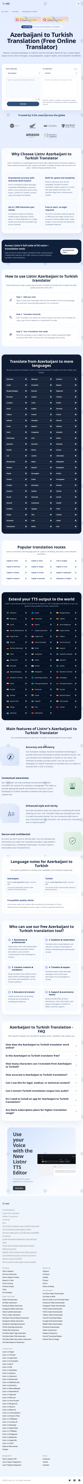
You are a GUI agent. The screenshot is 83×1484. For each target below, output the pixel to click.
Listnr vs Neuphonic (10, 1404)
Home (6, 11)
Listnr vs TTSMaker (9, 1431)
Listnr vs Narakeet (9, 1425)
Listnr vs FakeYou (9, 1373)
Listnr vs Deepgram (9, 1434)
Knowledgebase (8, 1210)
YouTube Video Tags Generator (14, 1333)
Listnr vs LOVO (8, 1443)
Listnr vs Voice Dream (10, 1400)
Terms (45, 1283)
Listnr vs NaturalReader (11, 1388)
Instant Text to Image (51, 1339)
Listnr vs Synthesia (9, 1385)
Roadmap (6, 1220)
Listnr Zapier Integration (11, 1462)
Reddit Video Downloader (52, 1324)
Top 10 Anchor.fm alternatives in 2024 (16, 1229)
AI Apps (5, 1449)
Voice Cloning (7, 1283)
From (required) (11, 69)
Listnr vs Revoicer (9, 1397)
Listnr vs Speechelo (9, 1358)
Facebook (46, 1459)
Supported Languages (10, 1213)
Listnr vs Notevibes (9, 1370)
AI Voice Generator (9, 1274)
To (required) (47, 69)
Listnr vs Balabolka (9, 1437)
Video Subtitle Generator (11, 1312)
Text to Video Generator (11, 1315)
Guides (45, 1277)
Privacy (45, 1280)
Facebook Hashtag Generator (13, 1324)
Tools (4, 1289)
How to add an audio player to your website (19, 1262)
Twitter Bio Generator (10, 1330)
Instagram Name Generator (13, 1321)
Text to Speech (8, 1271)
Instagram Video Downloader (54, 1306)
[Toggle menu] (79, 4)
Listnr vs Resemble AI (10, 1391)
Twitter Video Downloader (53, 1315)
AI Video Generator (9, 1303)
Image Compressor (50, 1333)
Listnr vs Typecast (9, 1394)
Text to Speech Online (10, 1277)
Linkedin (46, 1465)
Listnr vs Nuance (8, 1407)
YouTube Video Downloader (53, 1293)
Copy (75, 69)
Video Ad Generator (10, 1300)
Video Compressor (50, 1330)
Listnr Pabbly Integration (11, 1465)
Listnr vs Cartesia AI (9, 1422)
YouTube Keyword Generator (13, 1342)
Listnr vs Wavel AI (9, 1410)
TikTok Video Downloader (52, 1309)
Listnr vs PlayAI (8, 1352)
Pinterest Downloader (51, 1327)
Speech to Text (8, 1280)
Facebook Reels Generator (12, 1306)
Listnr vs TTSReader (9, 1419)
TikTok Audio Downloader (52, 1312)
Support (46, 1271)
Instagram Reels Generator (12, 1309)
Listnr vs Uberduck (9, 1376)
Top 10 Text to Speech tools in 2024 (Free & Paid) (20, 1226)
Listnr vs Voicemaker (10, 1361)
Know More (19, 1188)
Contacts (46, 1274)
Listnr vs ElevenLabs (10, 1379)
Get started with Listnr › (68, 251)
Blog (4, 1223)
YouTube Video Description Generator (16, 1339)
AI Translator (7, 1292)
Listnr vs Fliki (7, 1367)
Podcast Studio (8, 1286)
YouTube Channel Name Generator (15, 1318)
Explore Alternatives (10, 1446)
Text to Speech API (9, 1459)
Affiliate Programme (10, 1216)
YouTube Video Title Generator (14, 1336)
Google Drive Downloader (53, 1321)
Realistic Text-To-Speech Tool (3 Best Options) (19, 1252)
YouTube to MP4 (49, 1296)
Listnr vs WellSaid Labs (11, 1382)
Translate (15, 11)
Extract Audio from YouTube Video (56, 1300)
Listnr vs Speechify (9, 1440)
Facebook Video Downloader (54, 1303)
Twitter (45, 1462)
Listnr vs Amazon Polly (11, 1416)
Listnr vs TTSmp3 (8, 1355)
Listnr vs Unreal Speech (11, 1413)
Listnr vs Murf (7, 1364)
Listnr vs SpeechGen (10, 1428)
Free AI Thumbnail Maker (52, 1318)
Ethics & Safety (48, 1286)
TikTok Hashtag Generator (12, 1327)
